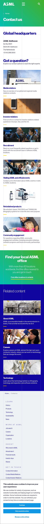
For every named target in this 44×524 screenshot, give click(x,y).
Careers (8, 432)
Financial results (10, 455)
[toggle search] (39, 4)
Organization (10, 435)
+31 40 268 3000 (9, 53)
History (8, 405)
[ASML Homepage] (8, 4)
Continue (22, 505)
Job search (9, 428)
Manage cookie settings (22, 517)
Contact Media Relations (13, 474)
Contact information (12, 471)
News (7, 419)
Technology (9, 412)
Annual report (10, 451)
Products (8, 409)
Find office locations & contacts (22, 277)
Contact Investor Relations (13, 478)
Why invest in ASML (11, 448)
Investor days (10, 458)
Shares (8, 462)
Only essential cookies (22, 511)
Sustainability (10, 416)
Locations (9, 439)
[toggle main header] (23, 4)
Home (7, 13)
